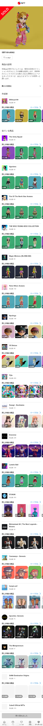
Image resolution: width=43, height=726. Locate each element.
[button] (7, 57)
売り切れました (21, 715)
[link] (35, 107)
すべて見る (34, 107)
